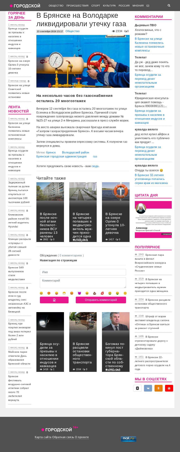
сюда (95, 166)
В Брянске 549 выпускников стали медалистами (18, 271)
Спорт (95, 5)
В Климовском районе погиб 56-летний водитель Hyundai (19, 218)
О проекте (82, 437)
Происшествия (77, 5)
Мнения (138, 5)
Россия (124, 5)
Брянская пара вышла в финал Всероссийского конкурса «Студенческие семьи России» (150, 262)
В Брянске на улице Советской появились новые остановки (19, 89)
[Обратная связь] (147, 5)
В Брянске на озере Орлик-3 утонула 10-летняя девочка (19, 64)
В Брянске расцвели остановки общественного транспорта (153, 303)
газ (95, 156)
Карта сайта (43, 437)
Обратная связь (63, 437)
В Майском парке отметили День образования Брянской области (19, 356)
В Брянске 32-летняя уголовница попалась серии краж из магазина (151, 179)
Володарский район (75, 152)
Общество (56, 5)
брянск (51, 152)
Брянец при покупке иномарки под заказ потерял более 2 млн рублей (19, 331)
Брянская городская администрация (61, 156)
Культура (109, 5)
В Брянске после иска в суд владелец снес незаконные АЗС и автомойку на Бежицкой (19, 299)
